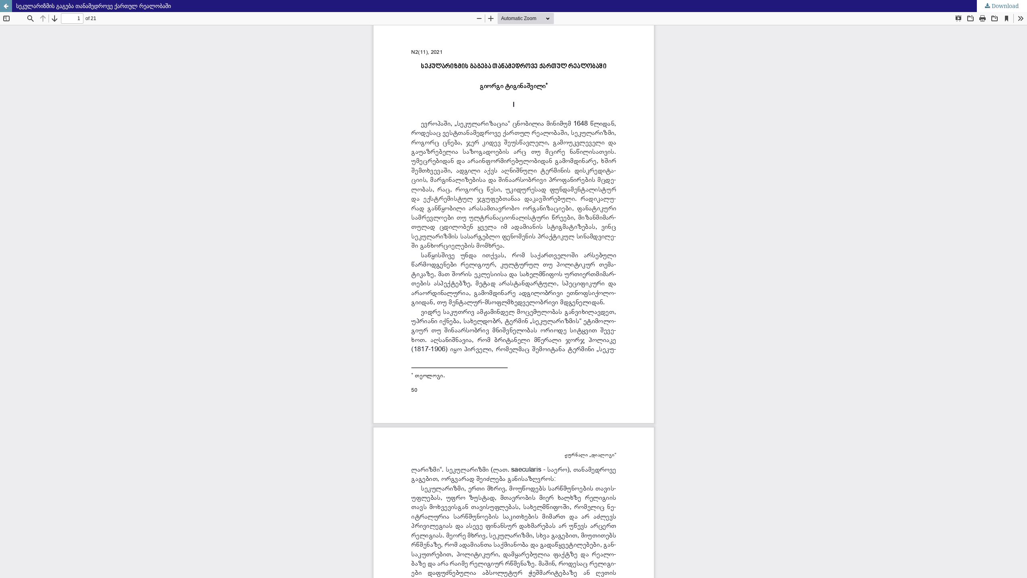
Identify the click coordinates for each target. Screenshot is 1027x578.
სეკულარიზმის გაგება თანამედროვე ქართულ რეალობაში (93, 6)
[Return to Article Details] (6, 6)
